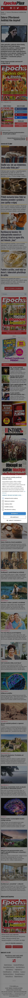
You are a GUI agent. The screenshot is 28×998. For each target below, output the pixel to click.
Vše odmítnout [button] (14, 517)
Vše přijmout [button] (14, 513)
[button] (14, 495)
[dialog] (14, 499)
